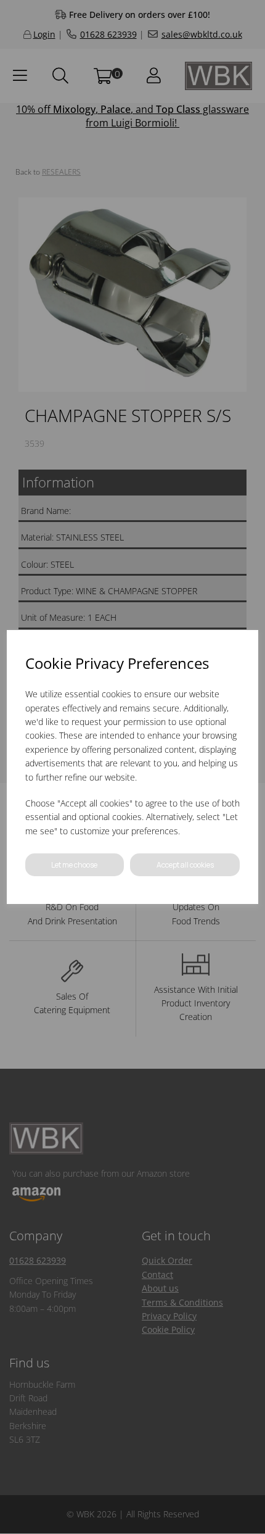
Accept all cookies (185, 865)
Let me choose (74, 865)
